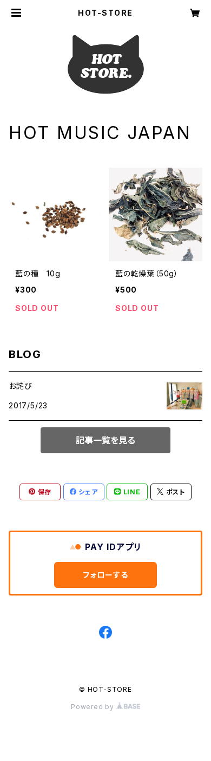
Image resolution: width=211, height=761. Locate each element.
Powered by (93, 707)
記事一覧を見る (105, 440)
